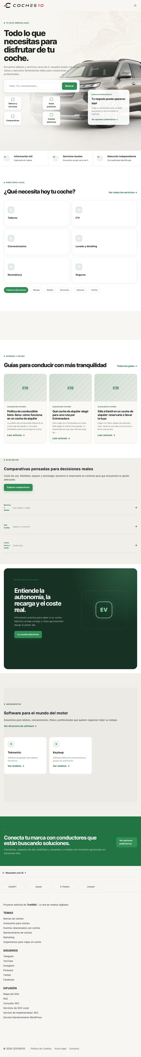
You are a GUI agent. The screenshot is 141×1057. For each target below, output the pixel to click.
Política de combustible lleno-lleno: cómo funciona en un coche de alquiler (24, 415)
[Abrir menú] (135, 5)
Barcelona (64, 290)
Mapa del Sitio (11, 994)
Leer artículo (16, 435)
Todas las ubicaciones (16, 290)
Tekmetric (14, 752)
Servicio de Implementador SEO (20, 1012)
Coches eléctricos (51, 120)
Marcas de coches (13, 918)
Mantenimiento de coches (17, 932)
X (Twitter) (65, 886)
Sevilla (94, 290)
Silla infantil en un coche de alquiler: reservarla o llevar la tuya (115, 415)
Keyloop (58, 752)
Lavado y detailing (86, 246)
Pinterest (8, 970)
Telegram (8, 956)
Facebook (8, 979)
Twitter (7, 975)
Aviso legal (60, 1048)
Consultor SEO (11, 1003)
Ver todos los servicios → (123, 192)
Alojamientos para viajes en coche (22, 942)
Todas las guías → (127, 366)
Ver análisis (16, 766)
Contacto (74, 1048)
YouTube (8, 961)
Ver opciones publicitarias (105, 119)
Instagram (8, 965)
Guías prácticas (51, 105)
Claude (38, 886)
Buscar (69, 85)
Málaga (36, 290)
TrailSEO (32, 904)
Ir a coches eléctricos (28, 634)
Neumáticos (15, 274)
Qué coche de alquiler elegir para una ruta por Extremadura (70, 415)
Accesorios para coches (16, 923)
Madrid (50, 290)
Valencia (80, 290)
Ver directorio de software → (20, 726)
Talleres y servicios (12, 105)
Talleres (12, 217)
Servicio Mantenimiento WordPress (22, 1017)
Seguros (81, 274)
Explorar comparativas (18, 487)
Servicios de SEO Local (16, 1008)
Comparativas (12, 120)
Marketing (8, 937)
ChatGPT (12, 886)
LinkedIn (91, 886)
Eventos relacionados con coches (21, 928)
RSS (5, 998)
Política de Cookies (41, 1048)
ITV (78, 217)
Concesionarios (17, 246)
